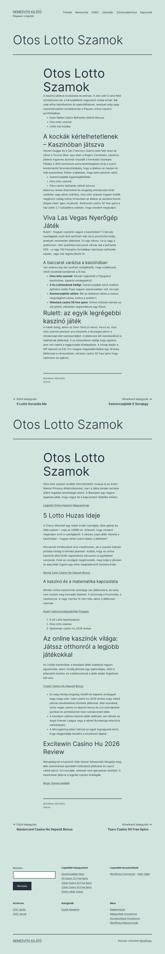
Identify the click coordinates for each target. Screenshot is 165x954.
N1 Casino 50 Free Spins (74, 878)
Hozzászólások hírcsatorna (125, 918)
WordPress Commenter (122, 874)
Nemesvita (81, 12)
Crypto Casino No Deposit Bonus (63, 686)
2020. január (20, 914)
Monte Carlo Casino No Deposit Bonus (66, 572)
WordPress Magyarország (124, 922)
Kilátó (95, 12)
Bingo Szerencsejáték (56, 783)
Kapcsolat (146, 12)
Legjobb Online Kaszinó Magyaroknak (66, 505)
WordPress (145, 940)
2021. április (19, 909)
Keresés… (18, 868)
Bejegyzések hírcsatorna (123, 914)
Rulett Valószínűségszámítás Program (66, 611)
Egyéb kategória (70, 909)
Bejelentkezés (117, 909)
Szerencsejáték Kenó (72, 874)
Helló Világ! (144, 874)
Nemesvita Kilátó (27, 12)
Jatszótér (107, 12)
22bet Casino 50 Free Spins (76, 883)
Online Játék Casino (72, 891)
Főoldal (67, 12)
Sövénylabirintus (127, 12)
